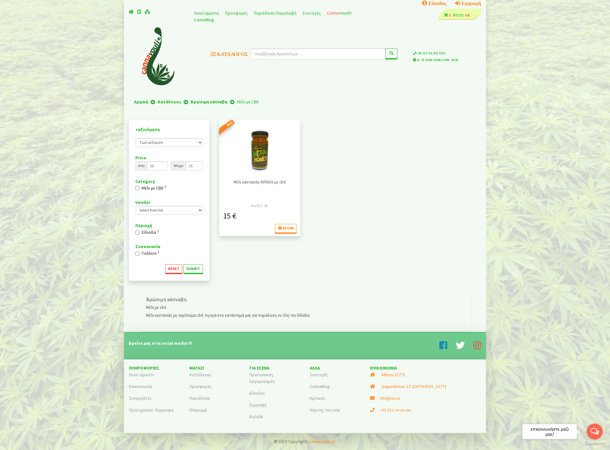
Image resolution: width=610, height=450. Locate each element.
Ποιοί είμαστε (207, 13)
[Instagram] (477, 347)
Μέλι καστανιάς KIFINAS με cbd (260, 181)
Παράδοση (199, 398)
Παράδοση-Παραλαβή (275, 13)
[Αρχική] (131, 12)
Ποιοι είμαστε (141, 374)
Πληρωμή (198, 410)
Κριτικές (317, 398)
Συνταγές (312, 13)
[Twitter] (464, 347)
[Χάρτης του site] (147, 12)
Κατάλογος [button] (232, 54)
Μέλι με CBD (154, 188)
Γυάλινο (150, 253)
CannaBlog (204, 20)
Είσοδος (436, 3)
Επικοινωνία (140, 386)
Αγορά (288, 228)
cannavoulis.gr (322, 441)
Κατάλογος (200, 374)
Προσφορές (237, 13)
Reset (174, 268)
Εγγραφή (470, 3)
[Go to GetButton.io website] (595, 444)
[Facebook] (447, 347)
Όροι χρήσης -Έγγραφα (151, 410)
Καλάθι (256, 416)
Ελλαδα (150, 232)
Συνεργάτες (140, 398)
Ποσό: (457, 15)
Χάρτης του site (325, 410)
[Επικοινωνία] (139, 12)
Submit (193, 268)
